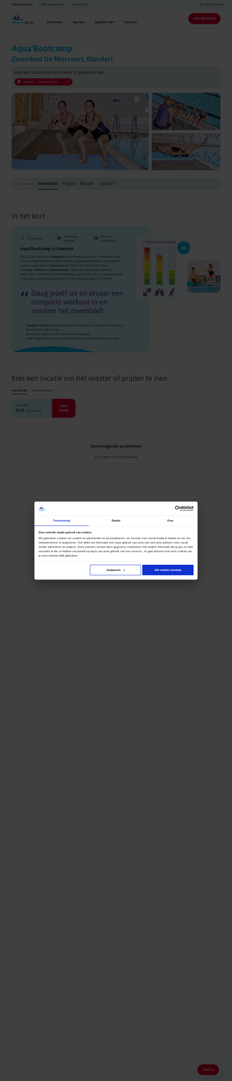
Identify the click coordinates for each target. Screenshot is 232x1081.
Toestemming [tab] (61, 520)
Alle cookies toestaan (167, 569)
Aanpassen (113, 569)
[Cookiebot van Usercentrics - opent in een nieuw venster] (178, 508)
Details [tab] (116, 520)
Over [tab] (170, 520)
